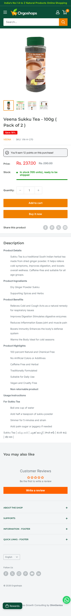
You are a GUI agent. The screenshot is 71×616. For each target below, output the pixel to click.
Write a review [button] (35, 490)
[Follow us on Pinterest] (25, 573)
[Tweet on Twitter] (58, 227)
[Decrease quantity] (20, 190)
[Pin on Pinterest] (52, 227)
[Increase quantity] (38, 190)
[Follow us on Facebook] (5, 573)
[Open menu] (5, 12)
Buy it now (35, 214)
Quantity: (8, 190)
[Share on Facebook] (45, 227)
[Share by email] (65, 227)
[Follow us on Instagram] (19, 573)
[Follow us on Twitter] (12, 573)
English (8, 557)
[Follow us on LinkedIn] (38, 573)
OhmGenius (56, 605)
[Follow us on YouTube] (32, 573)
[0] (65, 12)
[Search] (63, 22)
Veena (7, 139)
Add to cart (35, 203)
